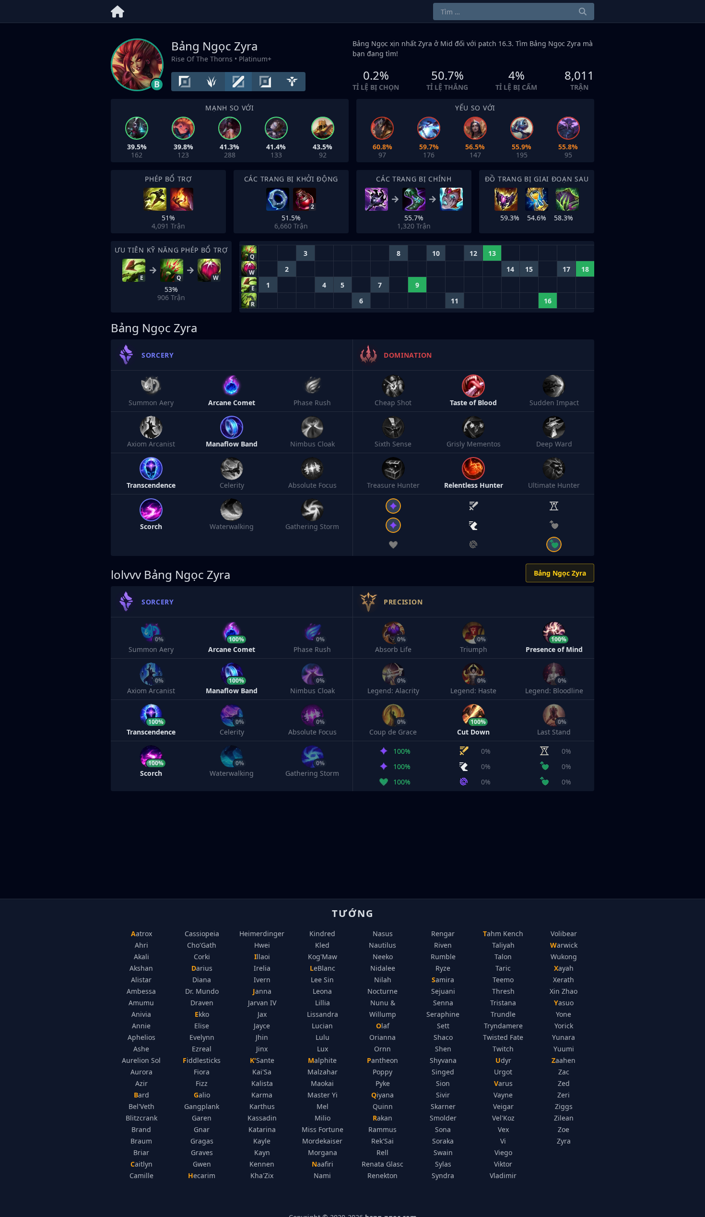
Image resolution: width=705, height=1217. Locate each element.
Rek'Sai (382, 1140)
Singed (443, 1071)
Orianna (382, 1037)
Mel (323, 1106)
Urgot (503, 1071)
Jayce (262, 1025)
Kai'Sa (261, 1071)
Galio (202, 1094)
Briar (141, 1152)
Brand (141, 1129)
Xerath (563, 979)
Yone (563, 1014)
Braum (141, 1140)
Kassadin (262, 1117)
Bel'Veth (141, 1106)
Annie (141, 1025)
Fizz (202, 1083)
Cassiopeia (202, 933)
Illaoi (262, 956)
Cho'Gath (201, 945)
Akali (141, 956)
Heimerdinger (261, 933)
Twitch (503, 1048)
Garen (202, 1117)
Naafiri (322, 1164)
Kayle (261, 1140)
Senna (443, 1002)
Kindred (322, 933)
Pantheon (382, 1060)
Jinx (262, 1048)
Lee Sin (322, 979)
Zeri (563, 1094)
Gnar (202, 1129)
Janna (262, 991)
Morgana (322, 1152)
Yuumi (563, 1048)
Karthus (262, 1106)
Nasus (383, 933)
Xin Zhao (563, 991)
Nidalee (382, 968)
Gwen (202, 1164)
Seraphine (442, 1014)
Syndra (443, 1175)
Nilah (382, 979)
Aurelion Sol (141, 1060)
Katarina (262, 1129)
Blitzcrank (141, 1117)
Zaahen (564, 1060)
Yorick (563, 1025)
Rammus (382, 1129)
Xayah (564, 968)
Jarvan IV (262, 1002)
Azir (141, 1083)
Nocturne (382, 991)
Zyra (564, 1140)
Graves (202, 1152)
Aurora (141, 1071)
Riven (443, 945)
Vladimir (503, 1175)
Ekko (202, 1014)
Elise (201, 1025)
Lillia (322, 1002)
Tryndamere (503, 1025)
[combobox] (513, 11)
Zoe (563, 1129)
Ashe (141, 1048)
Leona (322, 991)
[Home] (117, 9)
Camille (141, 1175)
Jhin (262, 1037)
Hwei (262, 945)
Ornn (382, 1048)
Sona (443, 1129)
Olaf (382, 1025)
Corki (202, 956)
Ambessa (141, 991)
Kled (322, 945)
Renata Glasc (382, 1164)
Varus (503, 1083)
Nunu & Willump (382, 1008)
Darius (201, 968)
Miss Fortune (322, 1129)
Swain (443, 1152)
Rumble (443, 956)
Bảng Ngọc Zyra (560, 573)
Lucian (322, 1025)
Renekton (382, 1175)
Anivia (141, 1014)
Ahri (141, 945)
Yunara (563, 1037)
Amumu (141, 1002)
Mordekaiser (322, 1140)
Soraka (443, 1140)
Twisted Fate (503, 1037)
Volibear (564, 933)
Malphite (322, 1060)
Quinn (383, 1106)
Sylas (443, 1164)
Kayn (262, 1152)
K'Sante (262, 1060)
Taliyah (503, 945)
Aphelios (141, 1037)
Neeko (383, 956)
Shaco (443, 1037)
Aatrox (141, 933)
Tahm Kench (503, 933)
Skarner (443, 1106)
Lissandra (322, 1014)
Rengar (443, 933)
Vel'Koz (503, 1117)
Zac (563, 1071)
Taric (503, 968)
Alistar (141, 979)
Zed (564, 1083)
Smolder (443, 1117)
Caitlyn (141, 1164)
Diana (201, 979)
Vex (503, 1129)
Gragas (201, 1140)
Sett (443, 1025)
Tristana (503, 1002)
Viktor (503, 1164)
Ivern (262, 979)
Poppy (382, 1071)
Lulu (322, 1037)
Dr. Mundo (202, 991)
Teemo (503, 979)
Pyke (383, 1083)
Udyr (503, 1060)
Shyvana (443, 1060)
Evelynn (201, 1037)
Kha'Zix (261, 1175)
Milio (322, 1117)
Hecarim (201, 1175)
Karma (261, 1094)
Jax (262, 1014)
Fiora (202, 1071)
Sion (443, 1083)
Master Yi (322, 1094)
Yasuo (564, 1002)
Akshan (141, 968)
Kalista (262, 1083)
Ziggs (564, 1106)
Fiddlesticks (202, 1060)
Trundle (503, 1014)
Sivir (443, 1094)
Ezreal (202, 1048)
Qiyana (382, 1094)
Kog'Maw (322, 956)
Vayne (503, 1094)
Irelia (262, 968)
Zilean (564, 1117)
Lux (322, 1048)
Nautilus (382, 945)
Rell (382, 1152)
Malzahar (322, 1071)
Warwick (563, 945)
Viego (503, 1152)
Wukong (564, 956)
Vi (503, 1140)
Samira (443, 979)
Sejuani (443, 991)
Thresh (503, 991)
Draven (201, 1002)
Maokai (322, 1083)
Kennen (261, 1164)
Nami (322, 1175)
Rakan (382, 1117)
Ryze (442, 968)
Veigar (503, 1106)
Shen (443, 1048)
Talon (503, 956)
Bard (141, 1094)
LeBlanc (322, 968)
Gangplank (201, 1106)
